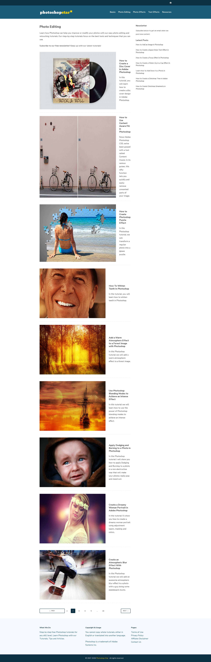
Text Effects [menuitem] (153, 12)
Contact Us (136, 642)
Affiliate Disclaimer (139, 638)
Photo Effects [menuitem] (139, 12)
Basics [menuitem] (113, 12)
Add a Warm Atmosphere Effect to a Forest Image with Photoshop (119, 342)
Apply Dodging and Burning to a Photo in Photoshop (120, 448)
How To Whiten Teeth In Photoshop (119, 287)
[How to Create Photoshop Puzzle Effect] (78, 233)
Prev (53, 611)
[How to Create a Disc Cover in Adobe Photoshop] (78, 80)
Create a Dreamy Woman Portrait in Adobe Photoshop (118, 507)
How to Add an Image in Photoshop (149, 45)
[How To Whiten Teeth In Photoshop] (73, 293)
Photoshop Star (102, 658)
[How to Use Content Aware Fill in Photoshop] (78, 157)
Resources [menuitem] (166, 12)
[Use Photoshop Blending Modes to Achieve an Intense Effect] (73, 406)
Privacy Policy (137, 635)
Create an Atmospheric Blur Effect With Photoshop (118, 564)
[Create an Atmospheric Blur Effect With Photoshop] (73, 575)
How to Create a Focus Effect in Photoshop (152, 58)
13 (103, 611)
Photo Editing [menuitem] (124, 12)
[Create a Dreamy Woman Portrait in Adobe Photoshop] (73, 518)
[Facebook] (170, 3)
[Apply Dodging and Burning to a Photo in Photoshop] (73, 462)
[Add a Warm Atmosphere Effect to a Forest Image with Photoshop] (73, 349)
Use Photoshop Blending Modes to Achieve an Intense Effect (118, 395)
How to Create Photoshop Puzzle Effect (125, 217)
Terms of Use (137, 632)
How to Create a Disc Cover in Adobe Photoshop (125, 66)
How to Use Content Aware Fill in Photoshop (125, 124)
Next (125, 611)
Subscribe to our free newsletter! (55, 45)
